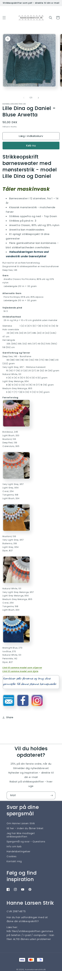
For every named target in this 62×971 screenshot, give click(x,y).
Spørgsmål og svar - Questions (26, 841)
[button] (4, 17)
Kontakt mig (14, 861)
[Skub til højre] (38, 97)
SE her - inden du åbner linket (25, 828)
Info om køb (14, 846)
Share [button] (9, 717)
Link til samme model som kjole (20, 671)
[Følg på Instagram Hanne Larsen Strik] (37, 707)
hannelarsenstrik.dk (35, 969)
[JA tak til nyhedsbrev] (51, 795)
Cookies (11, 856)
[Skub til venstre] (23, 97)
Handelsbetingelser (18, 851)
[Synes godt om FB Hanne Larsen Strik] (23, 707)
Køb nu (31, 145)
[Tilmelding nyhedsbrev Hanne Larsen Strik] (8, 707)
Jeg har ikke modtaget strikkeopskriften (21, 835)
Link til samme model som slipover (22, 667)
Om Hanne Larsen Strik (21, 823)
